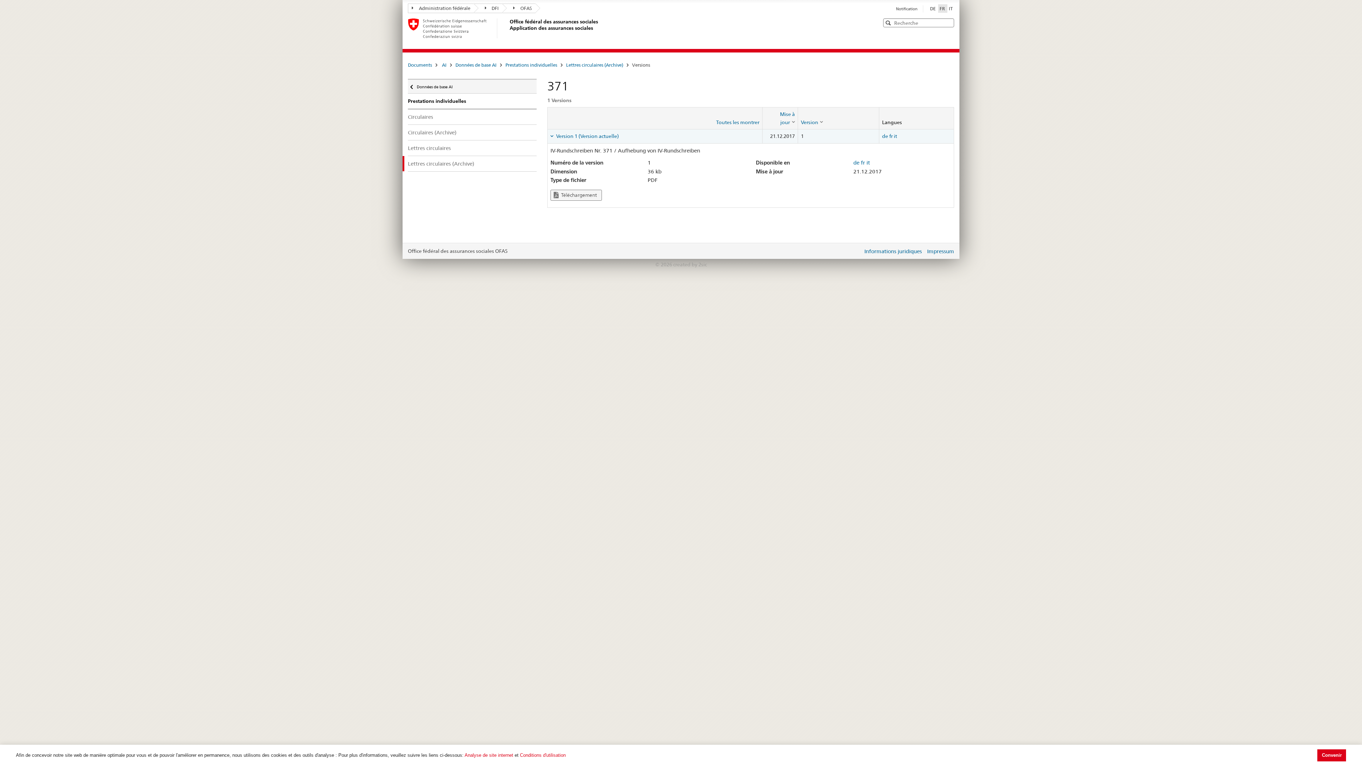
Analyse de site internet (489, 755)
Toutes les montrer (737, 122)
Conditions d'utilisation (543, 755)
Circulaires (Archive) (432, 132)
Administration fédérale (444, 8)
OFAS (526, 8)
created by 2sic (690, 264)
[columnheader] (780, 118)
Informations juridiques (893, 251)
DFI (495, 8)
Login (856, 251)
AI (444, 65)
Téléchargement (578, 195)
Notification (907, 8)
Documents (420, 65)
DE (933, 8)
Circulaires (420, 116)
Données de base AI (476, 65)
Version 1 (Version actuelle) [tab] (587, 136)
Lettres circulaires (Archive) (594, 65)
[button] (948, 22)
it (895, 136)
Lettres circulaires (429, 148)
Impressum (940, 251)
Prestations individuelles (531, 65)
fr (891, 136)
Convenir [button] (1332, 755)
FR (943, 8)
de (885, 136)
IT (951, 8)
